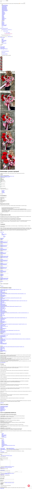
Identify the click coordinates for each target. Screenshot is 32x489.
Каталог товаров (2, 37)
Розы (2, 39)
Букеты (3, 38)
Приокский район (4, 7)
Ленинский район (4, 8)
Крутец (3, 15)
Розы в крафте (2, 407)
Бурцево (3, 16)
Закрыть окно (9, 36)
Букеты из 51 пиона (3, 409)
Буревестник (3, 13)
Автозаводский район (5, 5)
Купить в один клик (9, 467)
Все (2, 233)
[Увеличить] (7, 90)
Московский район (4, 9)
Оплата (3, 22)
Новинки (3, 19)
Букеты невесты (4, 435)
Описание (3, 190)
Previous (4, 236)
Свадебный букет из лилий (4, 406)
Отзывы (3, 24)
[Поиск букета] (0, 49)
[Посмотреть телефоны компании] (1, 49)
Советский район (4, 6)
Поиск (7, 0)
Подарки (3, 41)
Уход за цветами (4, 25)
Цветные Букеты (2, 410)
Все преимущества (2, 362)
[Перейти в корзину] (2, 49)
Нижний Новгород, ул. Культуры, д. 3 (7, 29)
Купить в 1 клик (7, 176)
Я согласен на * (7, 466)
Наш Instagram (2, 451)
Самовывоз (3, 192)
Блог (2, 446)
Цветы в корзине (4, 40)
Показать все (2, 402)
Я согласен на (7, 482)
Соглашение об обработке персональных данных (8, 445)
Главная (3, 439)
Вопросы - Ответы (4, 444)
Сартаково (3, 14)
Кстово (3, 11)
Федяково (3, 17)
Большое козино (4, 18)
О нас (2, 21)
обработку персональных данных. (9, 466)
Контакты (3, 23)
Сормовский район (4, 10)
